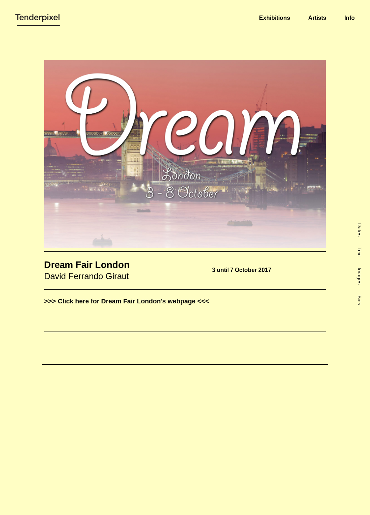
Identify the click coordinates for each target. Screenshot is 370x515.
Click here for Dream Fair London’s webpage (126, 301)
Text (359, 252)
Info (349, 18)
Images (359, 276)
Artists (317, 18)
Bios (359, 300)
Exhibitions (274, 18)
